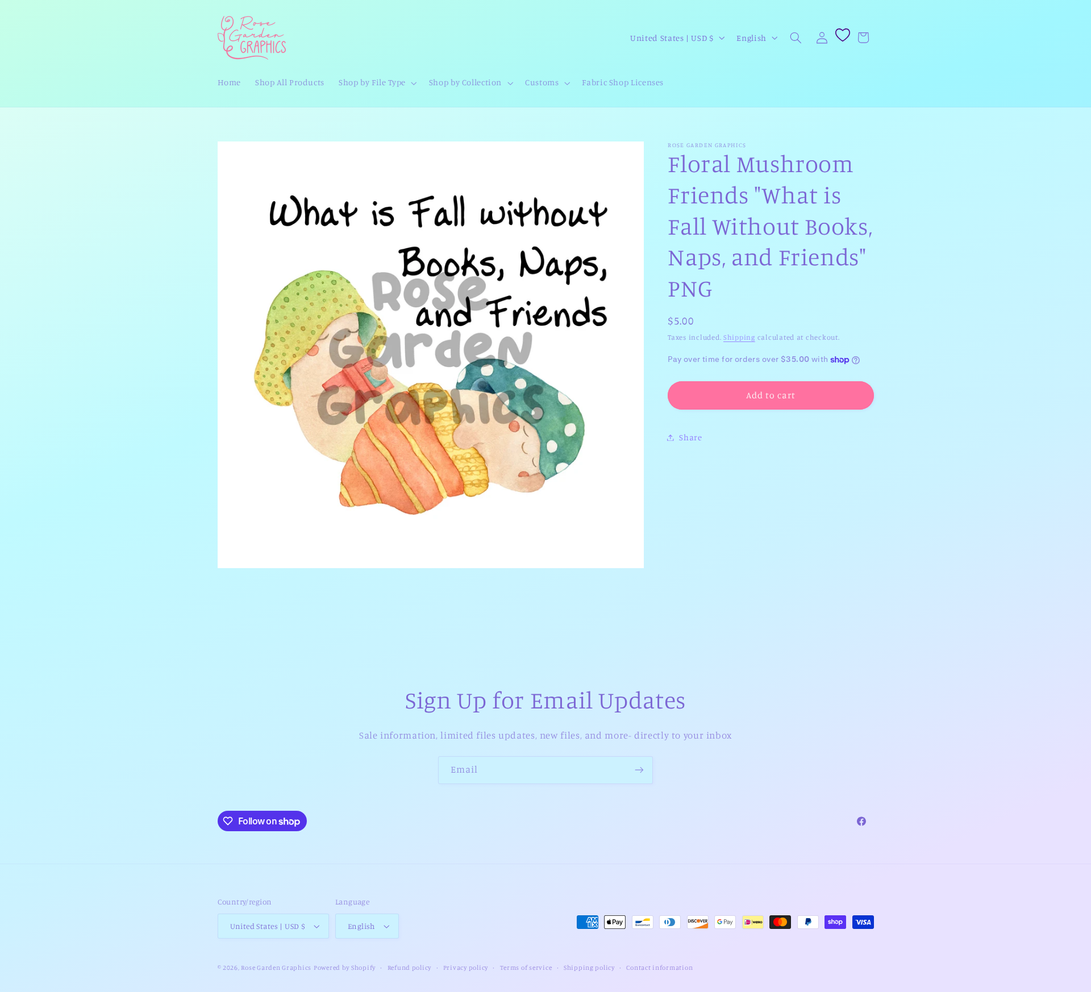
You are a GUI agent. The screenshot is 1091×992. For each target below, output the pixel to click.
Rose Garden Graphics (276, 968)
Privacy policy (465, 968)
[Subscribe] (639, 770)
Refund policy (410, 968)
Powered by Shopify (345, 968)
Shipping (739, 337)
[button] (377, 82)
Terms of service (526, 968)
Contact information (659, 968)
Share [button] (690, 437)
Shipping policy (589, 968)
